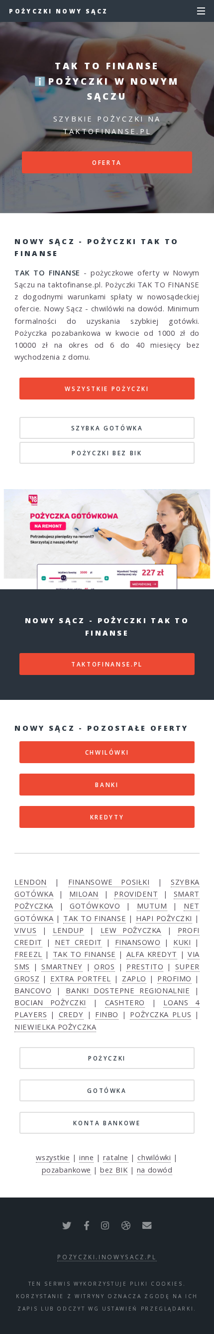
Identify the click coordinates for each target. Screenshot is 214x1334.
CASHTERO (125, 1002)
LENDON (30, 882)
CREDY (71, 1014)
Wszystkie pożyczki (107, 389)
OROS (104, 966)
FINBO (106, 1014)
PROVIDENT (136, 894)
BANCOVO (32, 990)
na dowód (154, 1170)
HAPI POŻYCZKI (164, 918)
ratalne (115, 1157)
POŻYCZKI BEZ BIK (107, 453)
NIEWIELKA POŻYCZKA (55, 1027)
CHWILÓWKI (107, 752)
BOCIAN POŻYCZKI (50, 1002)
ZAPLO (134, 978)
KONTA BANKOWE (106, 1123)
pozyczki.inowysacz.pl (106, 1257)
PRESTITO (144, 966)
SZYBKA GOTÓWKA (107, 428)
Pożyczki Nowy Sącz (58, 11)
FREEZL (28, 954)
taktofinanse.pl (107, 664)
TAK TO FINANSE (94, 918)
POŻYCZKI (107, 1058)
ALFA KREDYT (151, 954)
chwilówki (154, 1157)
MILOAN (84, 894)
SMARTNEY (61, 966)
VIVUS (25, 930)
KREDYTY (107, 817)
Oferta (107, 162)
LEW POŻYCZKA (131, 930)
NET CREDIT (78, 942)
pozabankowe (66, 1170)
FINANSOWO (138, 942)
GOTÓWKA (106, 1090)
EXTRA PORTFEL (80, 978)
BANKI (106, 785)
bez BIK (113, 1170)
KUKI (182, 942)
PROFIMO (174, 978)
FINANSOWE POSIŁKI (109, 882)
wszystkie (53, 1157)
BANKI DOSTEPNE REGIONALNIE (128, 990)
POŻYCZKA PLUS (160, 1014)
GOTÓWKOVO (95, 906)
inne (86, 1157)
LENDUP (68, 930)
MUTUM (152, 906)
